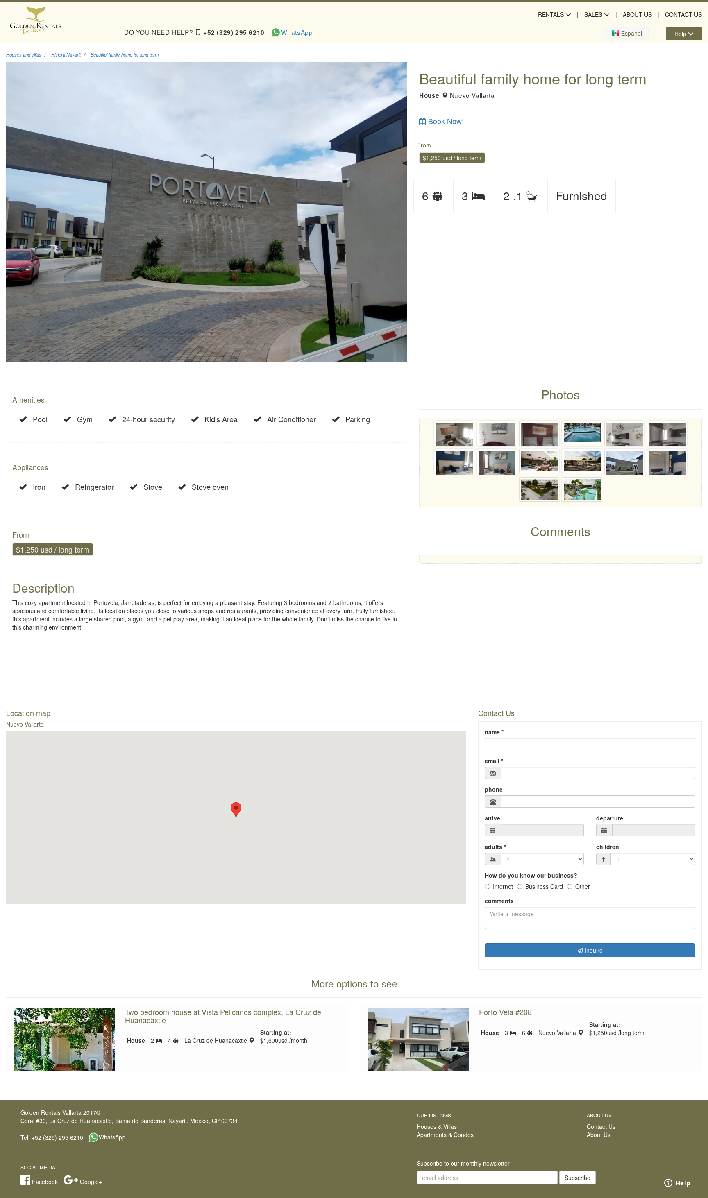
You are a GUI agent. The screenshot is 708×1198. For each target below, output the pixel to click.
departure (609, 818)
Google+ (90, 1182)
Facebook (44, 1182)
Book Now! (445, 120)
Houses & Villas (437, 1126)
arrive (492, 818)
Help (681, 33)
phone (494, 789)
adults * (495, 846)
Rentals (551, 14)
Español (631, 33)
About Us (637, 14)
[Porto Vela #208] (418, 1045)
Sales (594, 14)
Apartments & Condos (445, 1134)
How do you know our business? (531, 875)
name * (494, 732)
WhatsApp (297, 31)
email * (494, 760)
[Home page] (59, 21)
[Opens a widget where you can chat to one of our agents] (677, 1183)
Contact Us (683, 14)
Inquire (593, 950)
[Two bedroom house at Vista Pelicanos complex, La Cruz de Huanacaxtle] (64, 1045)
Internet (503, 886)
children (607, 846)
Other (582, 886)
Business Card (544, 886)
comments (499, 901)
